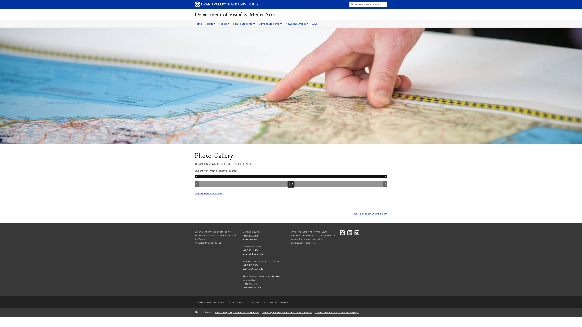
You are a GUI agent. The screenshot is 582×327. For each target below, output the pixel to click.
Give (315, 23)
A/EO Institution (209, 302)
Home (198, 23)
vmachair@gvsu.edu (253, 254)
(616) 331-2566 (251, 265)
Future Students (243, 23)
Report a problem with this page (370, 213)
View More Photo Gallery (208, 193)
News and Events (296, 23)
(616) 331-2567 (251, 283)
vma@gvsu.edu (250, 239)
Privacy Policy (236, 302)
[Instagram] (349, 232)
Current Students (269, 23)
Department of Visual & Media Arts (235, 14)
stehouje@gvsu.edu (253, 269)
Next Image (385, 184)
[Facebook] (342, 232)
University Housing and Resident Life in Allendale (287, 312)
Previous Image (197, 184)
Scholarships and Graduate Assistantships (337, 312)
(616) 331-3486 (251, 235)
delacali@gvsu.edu (252, 287)
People (223, 23)
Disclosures (253, 302)
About (210, 23)
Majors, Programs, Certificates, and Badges (237, 312)
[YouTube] (357, 232)
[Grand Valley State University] (227, 6)
